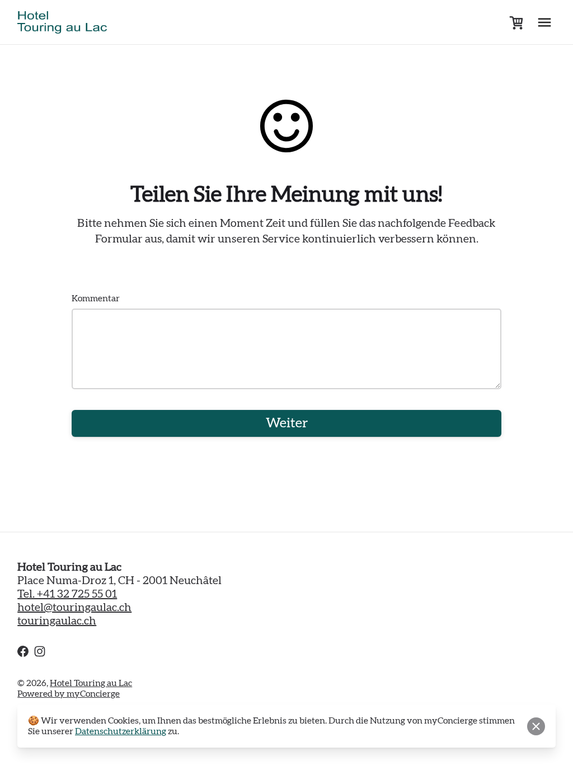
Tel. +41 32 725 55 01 (67, 594)
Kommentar (96, 298)
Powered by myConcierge (68, 693)
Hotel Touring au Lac (91, 683)
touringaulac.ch (56, 621)
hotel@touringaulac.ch (74, 607)
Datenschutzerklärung (120, 731)
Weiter (287, 423)
